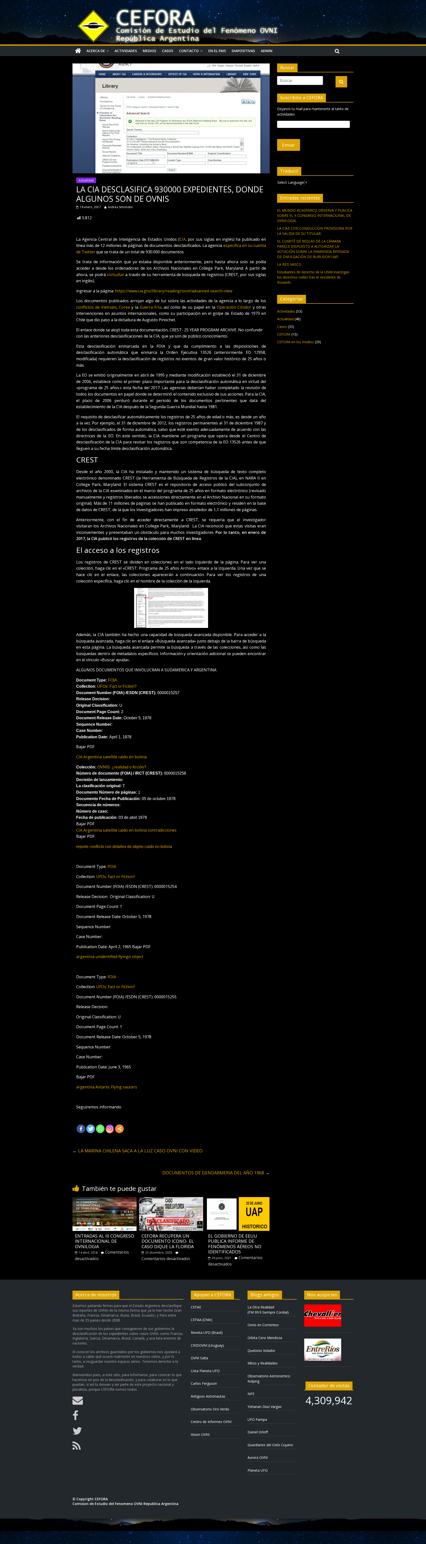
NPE (251, 1393)
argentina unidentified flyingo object (109, 956)
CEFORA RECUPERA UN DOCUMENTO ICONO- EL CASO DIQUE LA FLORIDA (168, 1241)
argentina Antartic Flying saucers (106, 1087)
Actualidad (86, 180)
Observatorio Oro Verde (210, 1409)
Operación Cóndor (234, 307)
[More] (119, 1128)
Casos (167, 50)
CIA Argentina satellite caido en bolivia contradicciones (126, 830)
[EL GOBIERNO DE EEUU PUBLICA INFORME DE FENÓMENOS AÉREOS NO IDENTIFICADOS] (238, 1200)
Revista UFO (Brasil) (207, 1332)
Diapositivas (243, 50)
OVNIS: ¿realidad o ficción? (121, 767)
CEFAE (196, 1307)
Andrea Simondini (120, 207)
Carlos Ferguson (204, 1383)
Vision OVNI (200, 1434)
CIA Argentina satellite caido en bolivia (111, 757)
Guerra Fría (150, 307)
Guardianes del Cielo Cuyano (270, 1445)
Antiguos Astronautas (208, 1396)
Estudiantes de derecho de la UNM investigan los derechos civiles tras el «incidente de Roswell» (313, 277)
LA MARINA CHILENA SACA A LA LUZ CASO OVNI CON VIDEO (137, 1151)
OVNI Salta (199, 1358)
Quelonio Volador (261, 1350)
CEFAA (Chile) (201, 1319)
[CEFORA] (78, 51)
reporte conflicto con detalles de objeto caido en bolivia (124, 846)
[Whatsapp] (100, 1128)
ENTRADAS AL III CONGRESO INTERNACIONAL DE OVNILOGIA (104, 1241)
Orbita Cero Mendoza (265, 1337)
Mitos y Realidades (263, 1363)
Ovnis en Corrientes (263, 1325)
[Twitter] (90, 1128)
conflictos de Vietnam (96, 307)
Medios (149, 50)
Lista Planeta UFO (205, 1370)
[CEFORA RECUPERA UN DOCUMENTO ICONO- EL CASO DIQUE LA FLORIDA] (171, 1200)
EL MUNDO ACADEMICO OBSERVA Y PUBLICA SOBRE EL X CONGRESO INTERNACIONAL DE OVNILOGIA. (314, 215)
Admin (266, 50)
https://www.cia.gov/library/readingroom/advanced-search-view (173, 291)
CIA (182, 239)
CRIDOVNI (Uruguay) (207, 1345)
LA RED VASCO (289, 264)
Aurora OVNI (258, 1457)
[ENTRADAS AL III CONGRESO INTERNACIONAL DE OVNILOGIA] (104, 1200)
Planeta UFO (258, 1470)
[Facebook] (81, 1128)
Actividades (126, 50)
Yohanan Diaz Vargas (265, 1406)
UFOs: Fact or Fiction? (117, 686)
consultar (115, 274)
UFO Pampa (257, 1419)
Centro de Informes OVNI (211, 1421)
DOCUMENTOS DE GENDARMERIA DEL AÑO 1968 (216, 1173)
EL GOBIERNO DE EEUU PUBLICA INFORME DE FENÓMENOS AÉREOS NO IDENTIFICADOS (234, 1244)
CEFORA (283, 334)
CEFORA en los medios (295, 342)
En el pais (217, 50)
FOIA (112, 680)
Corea (124, 307)
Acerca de (96, 50)
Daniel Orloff (258, 1432)
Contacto (189, 50)
